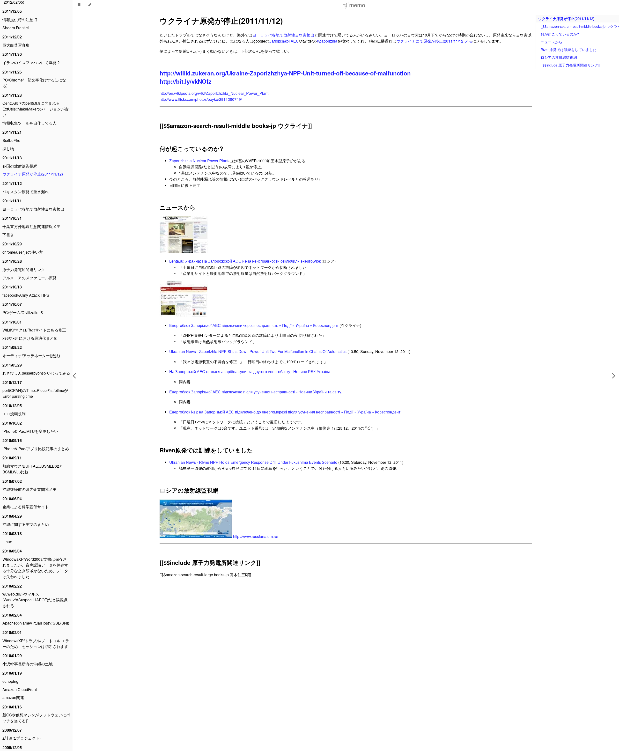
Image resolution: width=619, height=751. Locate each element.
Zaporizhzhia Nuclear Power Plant (198, 160)
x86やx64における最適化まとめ (30, 338)
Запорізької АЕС (284, 41)
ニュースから (178, 207)
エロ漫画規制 (14, 413)
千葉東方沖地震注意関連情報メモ (31, 226)
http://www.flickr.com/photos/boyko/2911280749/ (201, 99)
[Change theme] (89, 5)
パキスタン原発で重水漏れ (25, 191)
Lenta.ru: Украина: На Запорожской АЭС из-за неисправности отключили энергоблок (245, 261)
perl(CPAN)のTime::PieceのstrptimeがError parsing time (35, 393)
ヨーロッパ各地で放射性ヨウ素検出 (33, 209)
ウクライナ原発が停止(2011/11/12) (32, 174)
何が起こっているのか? (191, 148)
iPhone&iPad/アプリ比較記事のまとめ (35, 448)
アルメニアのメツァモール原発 (29, 277)
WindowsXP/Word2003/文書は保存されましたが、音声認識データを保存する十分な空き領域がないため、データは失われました (35, 567)
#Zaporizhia (327, 41)
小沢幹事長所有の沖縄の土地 (27, 664)
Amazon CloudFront (19, 689)
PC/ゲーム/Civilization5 (22, 312)
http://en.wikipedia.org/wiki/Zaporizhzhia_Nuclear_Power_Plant (214, 93)
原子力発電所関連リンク (23, 269)
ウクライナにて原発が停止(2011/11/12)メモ (434, 41)
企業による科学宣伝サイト (25, 506)
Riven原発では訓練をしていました (206, 450)
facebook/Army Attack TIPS (25, 295)
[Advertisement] (305, 656)
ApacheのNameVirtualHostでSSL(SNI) (35, 623)
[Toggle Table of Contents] (79, 5)
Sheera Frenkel (15, 27)
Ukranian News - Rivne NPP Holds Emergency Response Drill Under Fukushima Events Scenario (253, 462)
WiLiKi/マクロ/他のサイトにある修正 (34, 330)
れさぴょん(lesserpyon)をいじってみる (36, 373)
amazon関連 (13, 697)
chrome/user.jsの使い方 (22, 252)
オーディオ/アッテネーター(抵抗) (31, 355)
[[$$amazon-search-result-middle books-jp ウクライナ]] (236, 125)
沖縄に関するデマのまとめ (25, 524)
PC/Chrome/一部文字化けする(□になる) (34, 82)
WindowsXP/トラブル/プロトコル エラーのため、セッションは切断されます (35, 643)
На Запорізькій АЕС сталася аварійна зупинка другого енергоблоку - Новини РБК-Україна (249, 371)
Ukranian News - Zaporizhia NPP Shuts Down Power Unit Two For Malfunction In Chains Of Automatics (257, 351)
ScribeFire (11, 140)
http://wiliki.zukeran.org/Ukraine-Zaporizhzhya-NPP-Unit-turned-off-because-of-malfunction (285, 73)
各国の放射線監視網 (19, 166)
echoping (10, 681)
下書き (8, 234)
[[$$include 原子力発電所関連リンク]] (210, 562)
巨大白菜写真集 (15, 45)
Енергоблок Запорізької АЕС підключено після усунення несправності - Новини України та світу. (255, 392)
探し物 (8, 148)
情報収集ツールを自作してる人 (29, 123)
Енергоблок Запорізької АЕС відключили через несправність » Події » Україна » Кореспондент (254, 325)
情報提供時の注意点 (19, 19)
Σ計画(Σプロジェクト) (21, 738)
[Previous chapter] (74, 375)
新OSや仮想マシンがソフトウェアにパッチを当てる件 (36, 717)
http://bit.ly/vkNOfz (185, 81)
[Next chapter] (613, 375)
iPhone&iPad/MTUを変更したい (30, 431)
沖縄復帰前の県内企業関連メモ (29, 489)
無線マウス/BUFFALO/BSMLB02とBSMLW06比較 (32, 469)
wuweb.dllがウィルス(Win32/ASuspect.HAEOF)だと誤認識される (34, 599)
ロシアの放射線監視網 (189, 490)
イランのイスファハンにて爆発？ (31, 62)
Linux (7, 542)
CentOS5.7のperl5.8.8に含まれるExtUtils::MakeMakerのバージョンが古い (35, 109)
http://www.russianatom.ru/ (255, 536)
